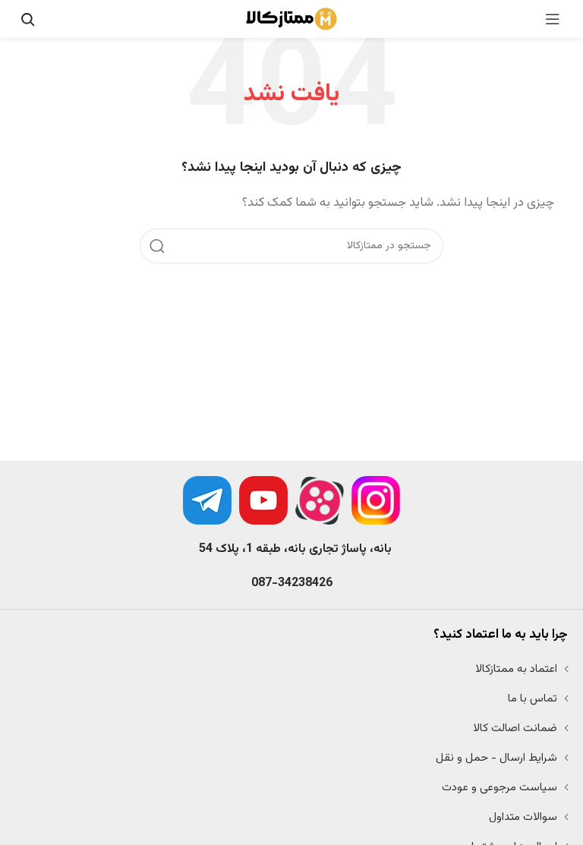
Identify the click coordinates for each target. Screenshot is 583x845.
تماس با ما (532, 699)
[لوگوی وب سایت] (291, 19)
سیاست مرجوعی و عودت (499, 787)
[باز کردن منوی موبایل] (552, 19)
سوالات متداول (523, 817)
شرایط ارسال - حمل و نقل (496, 758)
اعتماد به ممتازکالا (516, 669)
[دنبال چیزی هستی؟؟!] (27, 19)
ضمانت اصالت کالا (515, 728)
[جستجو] (157, 246)
